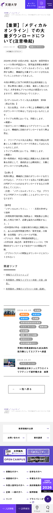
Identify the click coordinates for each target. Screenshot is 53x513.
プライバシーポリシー (38, 500)
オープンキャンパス (31, 4)
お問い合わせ (14, 438)
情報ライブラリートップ (17, 275)
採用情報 (33, 492)
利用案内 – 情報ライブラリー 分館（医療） (26, 289)
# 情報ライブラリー (14, 51)
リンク (9, 499)
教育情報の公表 (26, 429)
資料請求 (41, 7)
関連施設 (22, 47)
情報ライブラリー (36, 47)
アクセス (37, 511)
